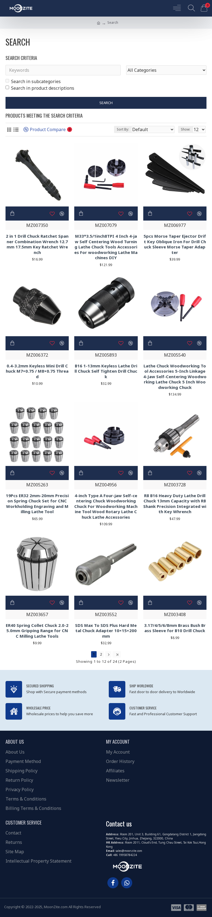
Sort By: (123, 129)
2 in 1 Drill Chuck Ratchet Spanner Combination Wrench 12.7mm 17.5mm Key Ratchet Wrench (37, 244)
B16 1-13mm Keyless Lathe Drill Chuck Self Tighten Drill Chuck (106, 371)
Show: (185, 129)
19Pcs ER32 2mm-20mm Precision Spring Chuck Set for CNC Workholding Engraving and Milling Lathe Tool (37, 504)
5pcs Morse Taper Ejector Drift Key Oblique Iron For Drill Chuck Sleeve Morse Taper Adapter (175, 244)
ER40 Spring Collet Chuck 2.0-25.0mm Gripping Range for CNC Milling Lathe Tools (37, 631)
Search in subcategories (36, 81)
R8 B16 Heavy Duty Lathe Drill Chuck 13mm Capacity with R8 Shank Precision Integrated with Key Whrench (174, 504)
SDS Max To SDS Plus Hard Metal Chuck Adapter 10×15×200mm (106, 631)
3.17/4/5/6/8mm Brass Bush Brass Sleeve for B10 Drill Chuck (175, 628)
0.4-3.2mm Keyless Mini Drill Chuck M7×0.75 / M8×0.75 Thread (37, 371)
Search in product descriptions (42, 88)
